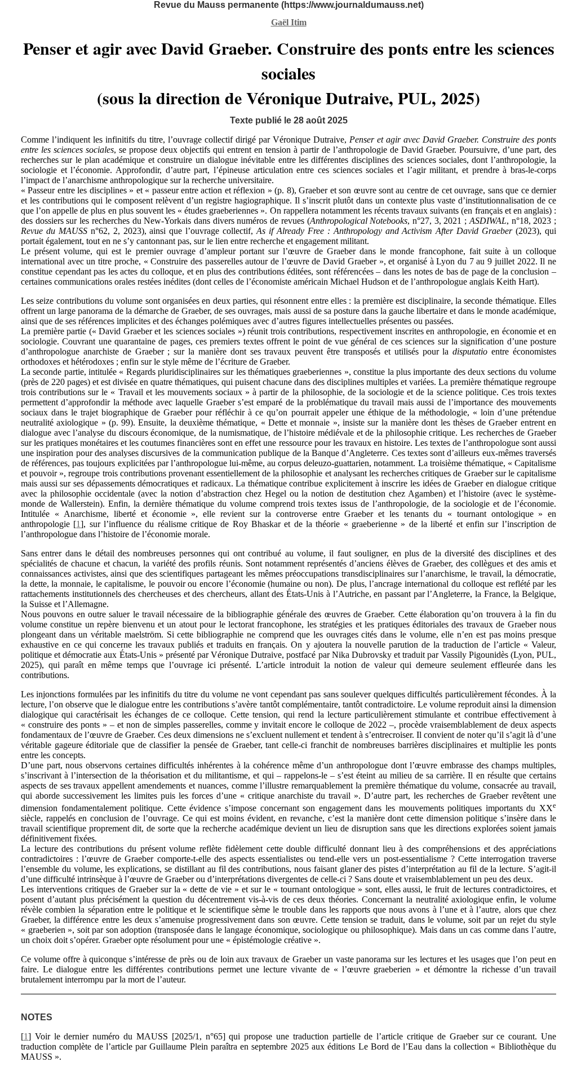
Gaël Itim (289, 22)
